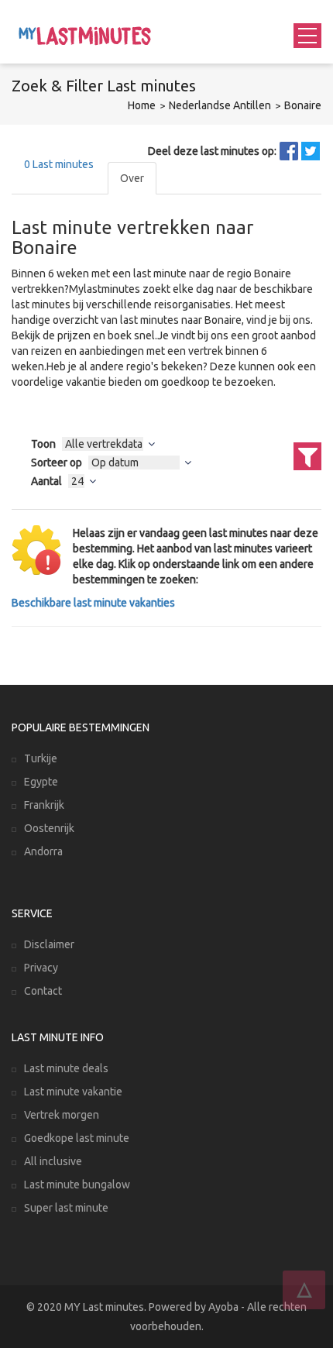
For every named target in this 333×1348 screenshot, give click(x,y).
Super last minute (66, 1208)
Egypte (41, 781)
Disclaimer (49, 944)
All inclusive (53, 1161)
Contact (43, 991)
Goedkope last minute (76, 1138)
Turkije (40, 758)
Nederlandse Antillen (220, 105)
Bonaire (302, 105)
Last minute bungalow (77, 1184)
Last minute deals (66, 1068)
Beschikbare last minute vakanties (93, 603)
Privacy (41, 967)
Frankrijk (44, 805)
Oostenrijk (49, 828)
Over (132, 178)
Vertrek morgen (61, 1115)
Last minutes (59, 164)
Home (142, 105)
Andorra (43, 851)
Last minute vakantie (73, 1091)
